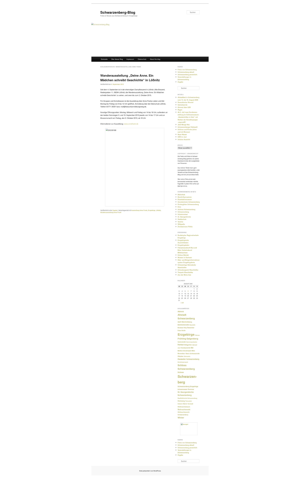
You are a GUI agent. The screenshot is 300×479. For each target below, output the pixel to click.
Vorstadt (190, 404)
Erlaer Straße (182, 330)
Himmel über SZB (184, 107)
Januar (194, 345)
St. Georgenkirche (184, 217)
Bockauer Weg (182, 328)
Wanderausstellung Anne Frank (110, 212)
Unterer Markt (182, 404)
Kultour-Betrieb (183, 255)
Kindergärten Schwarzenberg (188, 204)
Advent (181, 311)
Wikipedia (181, 224)
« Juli (182, 303)
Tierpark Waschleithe (185, 272)
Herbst (181, 344)
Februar (197, 335)
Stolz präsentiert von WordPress (150, 471)
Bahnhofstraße (183, 325)
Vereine (180, 222)
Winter (181, 417)
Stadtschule (182, 219)
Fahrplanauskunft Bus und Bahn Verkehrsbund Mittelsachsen (187, 250)
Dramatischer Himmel (185, 102)
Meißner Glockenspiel (184, 351)
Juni (179, 348)
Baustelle (192, 325)
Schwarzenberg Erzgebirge (188, 386)
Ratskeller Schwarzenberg (188, 359)
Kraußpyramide (185, 348)
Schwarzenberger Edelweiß (187, 127)
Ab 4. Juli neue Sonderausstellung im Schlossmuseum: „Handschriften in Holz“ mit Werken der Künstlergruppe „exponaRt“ (188, 117)
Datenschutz (142, 59)
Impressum (130, 59)
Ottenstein (187, 356)
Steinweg (181, 401)
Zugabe (114, 210)
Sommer (191, 389)
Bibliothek (181, 194)
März (193, 351)
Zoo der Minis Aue (184, 275)
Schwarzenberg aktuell (186, 72)
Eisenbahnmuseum (185, 199)
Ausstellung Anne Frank (139, 210)
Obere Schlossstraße (192, 354)
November (181, 353)
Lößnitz (158, 210)
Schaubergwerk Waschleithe (188, 270)
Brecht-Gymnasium (185, 197)
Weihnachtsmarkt (184, 409)
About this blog (155, 59)
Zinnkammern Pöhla (185, 226)
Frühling (182, 338)
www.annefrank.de (131, 123)
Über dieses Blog (117, 59)
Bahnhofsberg (187, 322)
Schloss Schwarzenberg (186, 209)
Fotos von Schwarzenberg (187, 69)
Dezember (190, 327)
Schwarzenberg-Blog (117, 12)
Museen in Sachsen (185, 257)
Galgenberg (192, 338)
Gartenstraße (182, 342)
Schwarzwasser (182, 389)
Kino (179, 207)
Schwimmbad (183, 214)
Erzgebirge (151, 210)
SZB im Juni (182, 137)
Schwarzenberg (183, 212)
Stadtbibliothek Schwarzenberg (187, 398)
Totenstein (188, 401)
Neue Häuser (182, 134)
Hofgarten (188, 345)
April (179, 322)
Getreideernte (182, 105)
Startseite (104, 59)
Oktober (180, 356)
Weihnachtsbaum (184, 407)
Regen (180, 110)
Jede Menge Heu (184, 124)
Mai (192, 348)
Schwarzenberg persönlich (187, 74)
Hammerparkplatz (191, 342)
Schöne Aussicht (184, 139)
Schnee (181, 372)
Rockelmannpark (183, 362)
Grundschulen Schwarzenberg (189, 202)
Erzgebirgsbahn (183, 245)
